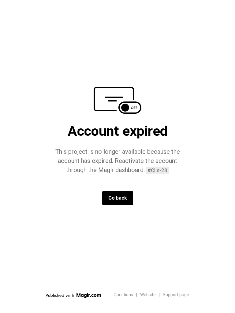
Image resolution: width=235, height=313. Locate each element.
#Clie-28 (157, 170)
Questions (123, 294)
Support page (176, 294)
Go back (117, 198)
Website (148, 294)
